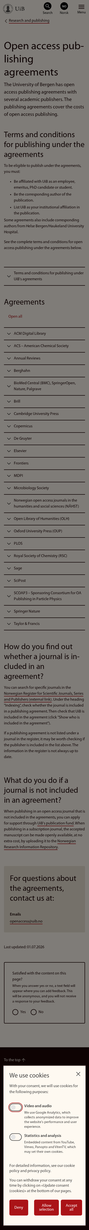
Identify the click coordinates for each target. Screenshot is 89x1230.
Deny (18, 1208)
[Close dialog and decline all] (78, 1073)
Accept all (71, 1208)
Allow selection (46, 1208)
